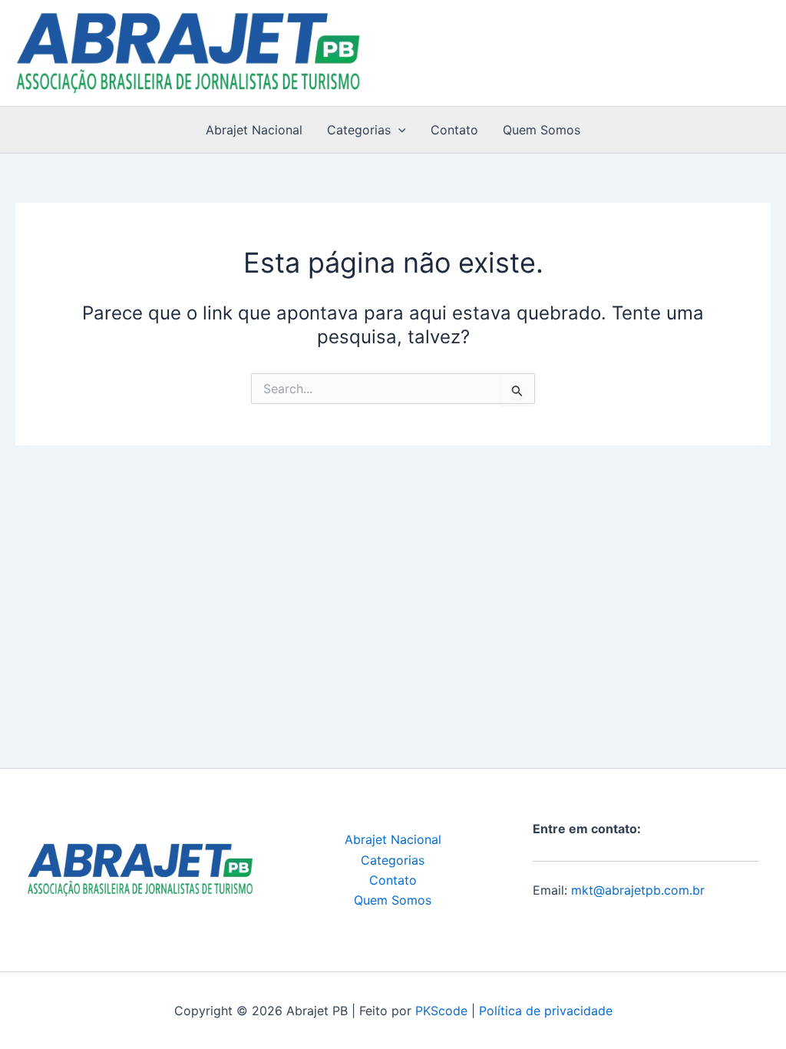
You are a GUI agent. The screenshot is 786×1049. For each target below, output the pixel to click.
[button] (398, 130)
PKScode (441, 1010)
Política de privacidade (546, 1010)
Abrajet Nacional (254, 129)
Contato (454, 129)
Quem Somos (541, 129)
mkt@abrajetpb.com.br (638, 890)
